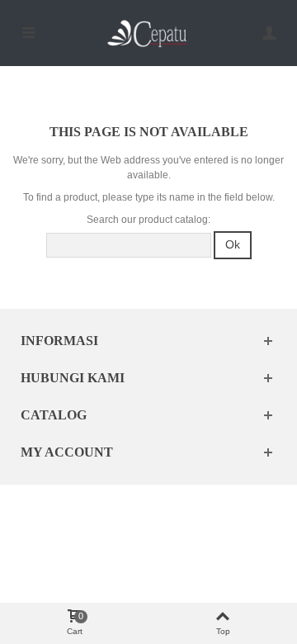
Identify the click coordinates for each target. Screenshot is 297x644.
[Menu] (28, 33)
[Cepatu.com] (149, 32)
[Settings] (269, 33)
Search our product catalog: (148, 219)
